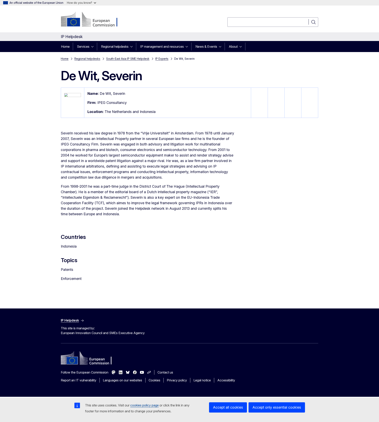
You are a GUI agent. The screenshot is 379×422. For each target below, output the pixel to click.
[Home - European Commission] (93, 20)
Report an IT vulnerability (78, 380)
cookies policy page (144, 405)
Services (83, 46)
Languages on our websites (122, 380)
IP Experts (161, 58)
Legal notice (202, 380)
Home (65, 46)
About (233, 46)
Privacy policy (177, 380)
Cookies (154, 380)
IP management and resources (162, 46)
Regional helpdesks (115, 46)
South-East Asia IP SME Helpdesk (127, 58)
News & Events (206, 46)
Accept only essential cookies (276, 407)
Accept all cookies (228, 407)
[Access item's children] (93, 46)
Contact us (165, 372)
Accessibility (226, 380)
